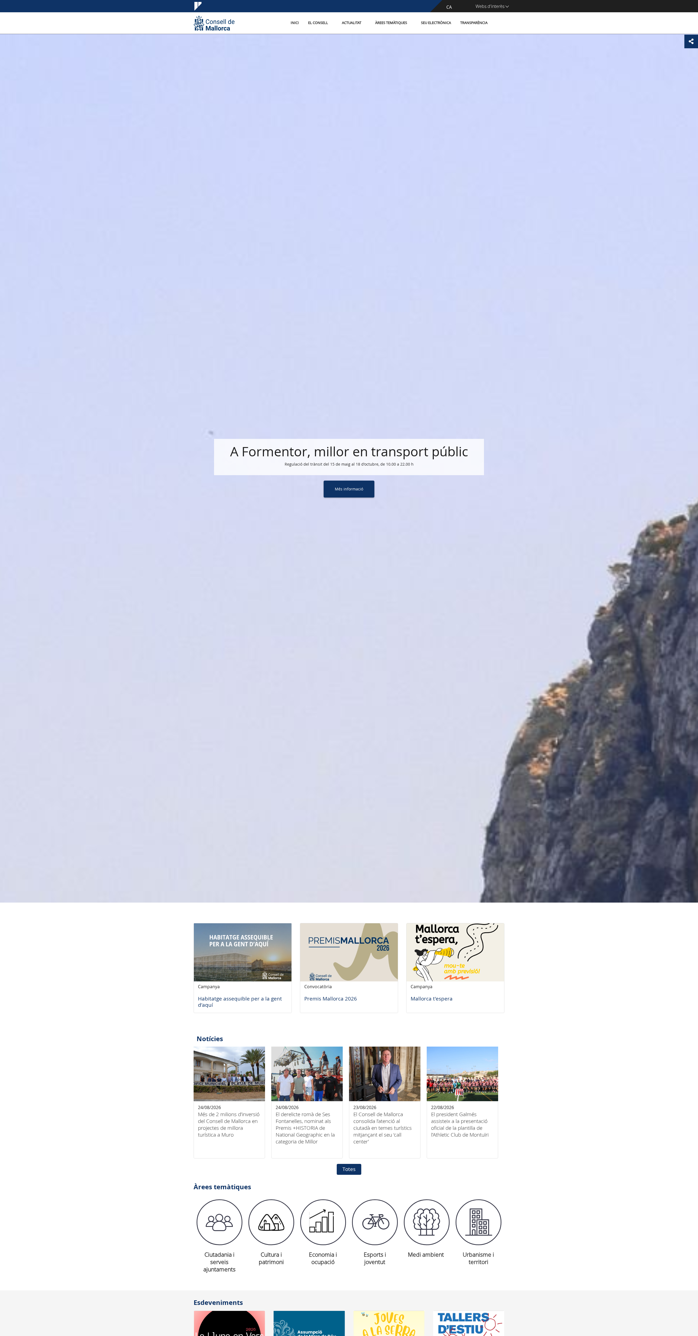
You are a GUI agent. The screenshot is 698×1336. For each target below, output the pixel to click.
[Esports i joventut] (375, 1222)
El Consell (318, 22)
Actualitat (351, 22)
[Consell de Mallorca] (214, 23)
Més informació (349, 489)
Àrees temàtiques (391, 22)
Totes (349, 1169)
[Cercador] (498, 23)
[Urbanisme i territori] (478, 1222)
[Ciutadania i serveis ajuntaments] (219, 1222)
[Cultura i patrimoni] (271, 1222)
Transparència (474, 22)
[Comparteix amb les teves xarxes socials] (691, 41)
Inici (295, 22)
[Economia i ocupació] (323, 1222)
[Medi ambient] (427, 1222)
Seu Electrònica (436, 22)
